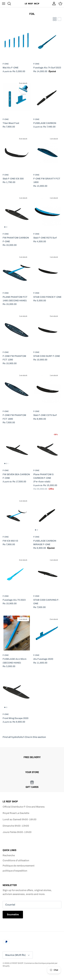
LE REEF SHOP (16, 963)
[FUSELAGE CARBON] (47, 97)
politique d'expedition (15, 870)
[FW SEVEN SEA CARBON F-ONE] (17, 448)
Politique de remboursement (18, 865)
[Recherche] (10, 3)
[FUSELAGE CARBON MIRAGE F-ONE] (47, 514)
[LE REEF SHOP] (32, 3)
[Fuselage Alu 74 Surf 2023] (47, 41)
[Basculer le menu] (3, 3)
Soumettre (13, 914)
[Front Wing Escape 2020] (17, 692)
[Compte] (53, 3)
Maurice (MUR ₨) (15, 955)
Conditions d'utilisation (16, 860)
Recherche (9, 855)
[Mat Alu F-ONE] (17, 41)
